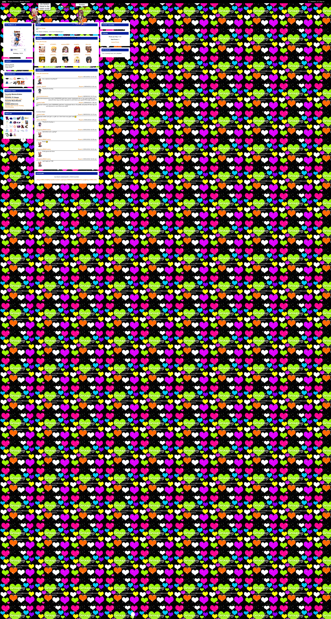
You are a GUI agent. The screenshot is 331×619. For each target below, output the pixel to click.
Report (80, 76)
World (22, 1)
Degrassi (8, 99)
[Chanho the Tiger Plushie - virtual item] (19, 84)
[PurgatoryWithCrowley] (33, 23)
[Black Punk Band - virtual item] (19, 80)
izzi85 (38, 76)
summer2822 (65, 44)
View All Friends (41, 41)
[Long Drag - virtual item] (11, 84)
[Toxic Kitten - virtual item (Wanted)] (7, 136)
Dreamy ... (88, 54)
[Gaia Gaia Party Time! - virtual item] (23, 84)
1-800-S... (42, 54)
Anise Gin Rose (42, 119)
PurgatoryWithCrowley (44, 139)
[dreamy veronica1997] (68, 9)
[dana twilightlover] (89, 9)
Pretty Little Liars (16, 99)
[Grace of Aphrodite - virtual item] (15, 80)
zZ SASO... (53, 44)
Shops (10, 1)
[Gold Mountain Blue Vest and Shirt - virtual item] (7, 84)
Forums (16, 1)
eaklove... (77, 54)
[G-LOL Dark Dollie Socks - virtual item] (15, 84)
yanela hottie (41, 102)
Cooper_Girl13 (41, 86)
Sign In (322, 1)
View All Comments (42, 73)
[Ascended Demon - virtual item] (26, 80)
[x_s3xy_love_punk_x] (79, 25)
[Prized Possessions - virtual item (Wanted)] (26, 123)
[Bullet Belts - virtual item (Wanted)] (26, 128)
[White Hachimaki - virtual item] (11, 80)
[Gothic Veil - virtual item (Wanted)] (11, 136)
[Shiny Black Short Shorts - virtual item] (7, 80)
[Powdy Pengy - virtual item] (23, 80)
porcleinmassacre (42, 96)
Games (27, 1)
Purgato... (42, 44)
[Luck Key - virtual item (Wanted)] (26, 119)
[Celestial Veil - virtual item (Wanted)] (15, 136)
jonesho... (54, 54)
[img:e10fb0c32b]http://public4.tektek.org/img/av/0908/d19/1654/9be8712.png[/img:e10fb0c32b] (67, 179)
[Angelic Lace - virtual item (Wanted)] (26, 132)
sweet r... (65, 54)
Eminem (7, 102)
